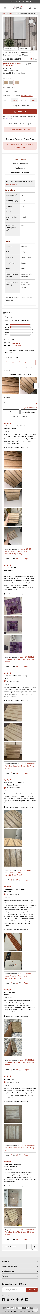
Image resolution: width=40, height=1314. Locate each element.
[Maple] (16, 82)
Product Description (20, 164)
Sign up (32, 1290)
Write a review (8, 65)
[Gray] (11, 82)
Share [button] (35, 59)
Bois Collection (12, 184)
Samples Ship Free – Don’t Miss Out (20, 1)
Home (3, 13)
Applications (20, 168)
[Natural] (5, 82)
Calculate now (27, 96)
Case (6, 91)
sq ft (15, 100)
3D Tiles (9, 13)
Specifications (20, 159)
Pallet (15, 91)
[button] (26, 7)
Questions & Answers (20, 172)
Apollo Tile (15, 1311)
